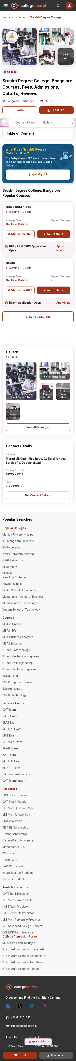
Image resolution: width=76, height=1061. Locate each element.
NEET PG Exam (11, 729)
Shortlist (20, 110)
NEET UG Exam (11, 761)
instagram (44, 1006)
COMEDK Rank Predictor (17, 932)
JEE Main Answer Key (16, 814)
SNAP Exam (10, 748)
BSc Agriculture (12, 688)
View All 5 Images (38, 427)
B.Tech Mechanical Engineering (22, 656)
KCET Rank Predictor (15, 906)
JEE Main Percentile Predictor (21, 919)
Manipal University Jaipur (18, 534)
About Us (11, 1037)
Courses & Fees (25, 122)
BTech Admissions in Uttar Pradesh (24, 949)
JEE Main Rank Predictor (18, 900)
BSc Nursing (10, 675)
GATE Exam (9, 716)
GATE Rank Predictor (15, 893)
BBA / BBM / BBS (18, 207)
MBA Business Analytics (17, 637)
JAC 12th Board (12, 866)
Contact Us (35, 1037)
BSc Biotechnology (14, 695)
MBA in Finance (12, 624)
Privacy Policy (14, 1046)
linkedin (32, 1006)
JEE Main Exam (12, 742)
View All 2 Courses (38, 316)
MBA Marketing (12, 643)
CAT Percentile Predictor (18, 913)
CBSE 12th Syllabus (14, 795)
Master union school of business (23, 596)
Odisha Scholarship (14, 834)
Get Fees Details (17, 224)
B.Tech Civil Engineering (17, 662)
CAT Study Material (14, 801)
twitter (20, 1006)
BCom (10, 263)
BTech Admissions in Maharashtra (24, 955)
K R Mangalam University (18, 541)
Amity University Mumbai (18, 554)
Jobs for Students (14, 879)
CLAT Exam (9, 722)
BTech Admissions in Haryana (21, 968)
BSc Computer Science (17, 682)
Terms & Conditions (45, 1046)
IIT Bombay (9, 566)
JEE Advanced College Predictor (22, 926)
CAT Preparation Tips (16, 774)
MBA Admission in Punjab (18, 943)
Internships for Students (17, 872)
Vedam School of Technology (21, 609)
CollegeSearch (29, 5)
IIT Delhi (7, 573)
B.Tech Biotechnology (16, 650)
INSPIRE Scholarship (15, 827)
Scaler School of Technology (20, 590)
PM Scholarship (12, 821)
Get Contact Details (38, 495)
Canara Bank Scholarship (18, 840)
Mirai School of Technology (19, 603)
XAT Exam (9, 755)
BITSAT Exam (11, 767)
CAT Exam (9, 709)
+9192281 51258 (20, 1017)
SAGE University (12, 560)
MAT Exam (9, 735)
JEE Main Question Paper (18, 808)
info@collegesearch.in (24, 1025)
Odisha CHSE (10, 859)
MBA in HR (9, 630)
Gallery (47, 122)
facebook (7, 1006)
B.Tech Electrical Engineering (20, 669)
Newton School (12, 583)
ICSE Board (9, 853)
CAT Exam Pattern (14, 780)
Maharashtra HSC (13, 847)
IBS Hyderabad (11, 547)
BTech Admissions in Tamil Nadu (23, 962)
